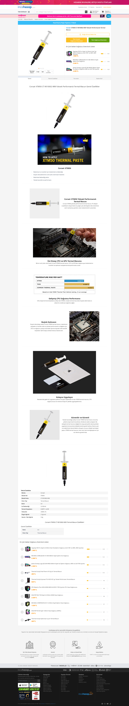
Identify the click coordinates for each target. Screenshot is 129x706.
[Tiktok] (110, 704)
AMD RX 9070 (64, 683)
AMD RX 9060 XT (65, 680)
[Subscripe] (38, 680)
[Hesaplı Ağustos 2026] (64, 2)
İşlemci (45, 682)
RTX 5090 (63, 689)
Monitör (45, 679)
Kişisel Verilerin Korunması (103, 683)
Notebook (45, 677)
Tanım (29, 78)
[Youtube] (107, 704)
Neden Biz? (99, 78)
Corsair (68, 28)
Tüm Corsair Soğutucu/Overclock (76, 40)
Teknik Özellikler (52, 78)
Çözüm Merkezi (107, 7)
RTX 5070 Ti (64, 686)
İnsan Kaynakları (100, 679)
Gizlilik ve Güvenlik (101, 680)
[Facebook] (102, 704)
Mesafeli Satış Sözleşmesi (102, 689)
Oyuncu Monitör (47, 689)
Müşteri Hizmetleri (83, 676)
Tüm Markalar (99, 685)
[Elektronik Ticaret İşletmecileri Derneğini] (102, 670)
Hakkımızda (99, 677)
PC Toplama (91, 7)
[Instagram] (105, 704)
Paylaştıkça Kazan (82, 7)
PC (92, 204)
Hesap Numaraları (101, 682)
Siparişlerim (99, 7)
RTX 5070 (63, 685)
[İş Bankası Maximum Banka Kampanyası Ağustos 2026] (64, 16)
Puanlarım (81, 679)
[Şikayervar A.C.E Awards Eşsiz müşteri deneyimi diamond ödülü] (24, 695)
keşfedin (32, 657)
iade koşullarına (76, 656)
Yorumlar (76, 78)
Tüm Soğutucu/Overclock (99, 40)
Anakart (45, 680)
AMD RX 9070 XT (65, 682)
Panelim (81, 677)
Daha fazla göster (47, 691)
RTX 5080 (63, 688)
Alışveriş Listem (82, 682)
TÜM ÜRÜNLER (22, 12)
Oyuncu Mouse (47, 688)
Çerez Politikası (100, 688)
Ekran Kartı (46, 683)
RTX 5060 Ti (64, 679)
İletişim (98, 676)
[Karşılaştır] (107, 549)
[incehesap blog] (86, 689)
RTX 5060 (63, 677)
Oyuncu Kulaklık (47, 686)
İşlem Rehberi (99, 686)
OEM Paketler (46, 676)
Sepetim (81, 680)
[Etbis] (36, 695)
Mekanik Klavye (47, 685)
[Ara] (86, 12)
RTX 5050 (63, 676)
